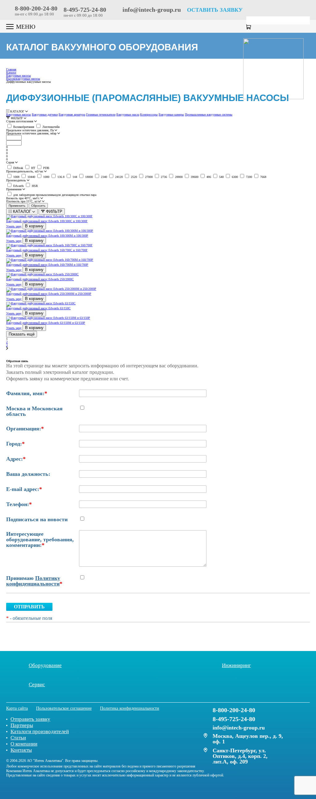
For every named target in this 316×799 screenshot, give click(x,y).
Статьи (18, 738)
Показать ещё (22, 334)
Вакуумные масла (127, 114)
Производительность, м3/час (25, 171)
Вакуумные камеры (171, 114)
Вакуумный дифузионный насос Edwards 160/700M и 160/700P (47, 264)
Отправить (29, 606)
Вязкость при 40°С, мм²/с (23, 198)
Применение (14, 189)
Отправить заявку (30, 719)
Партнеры (21, 725)
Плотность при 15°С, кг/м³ (24, 201)
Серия (10, 162)
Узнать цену (14, 226)
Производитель (16, 180)
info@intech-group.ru (151, 9)
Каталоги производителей (39, 731)
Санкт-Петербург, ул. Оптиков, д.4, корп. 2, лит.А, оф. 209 (240, 756)
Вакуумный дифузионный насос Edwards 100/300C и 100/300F (47, 221)
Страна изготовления (20, 121)
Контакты (21, 750)
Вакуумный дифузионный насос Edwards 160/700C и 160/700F (47, 250)
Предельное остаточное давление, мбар (31, 133)
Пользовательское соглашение (64, 708)
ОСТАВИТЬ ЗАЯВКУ (215, 10)
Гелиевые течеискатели (100, 114)
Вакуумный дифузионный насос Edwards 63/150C (38, 308)
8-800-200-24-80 (36, 8)
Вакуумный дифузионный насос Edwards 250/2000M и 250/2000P (48, 293)
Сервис (37, 684)
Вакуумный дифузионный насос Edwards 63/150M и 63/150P (45, 322)
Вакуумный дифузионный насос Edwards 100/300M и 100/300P (47, 235)
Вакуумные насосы (18, 114)
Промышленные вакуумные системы (208, 114)
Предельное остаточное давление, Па (30, 130)
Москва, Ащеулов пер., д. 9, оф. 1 (248, 739)
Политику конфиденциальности (33, 581)
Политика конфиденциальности (129, 708)
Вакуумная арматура (72, 114)
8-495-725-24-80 (85, 9)
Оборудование (45, 665)
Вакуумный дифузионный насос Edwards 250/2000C (40, 279)
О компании (23, 744)
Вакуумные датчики (45, 114)
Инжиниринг (236, 665)
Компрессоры (149, 114)
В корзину (34, 226)
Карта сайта (17, 708)
